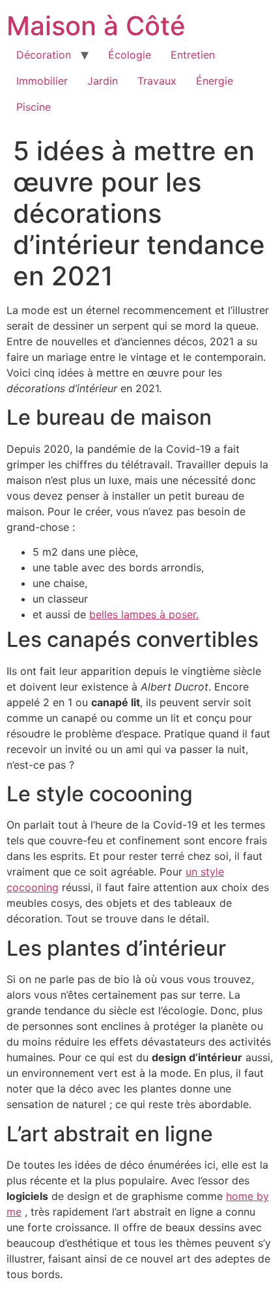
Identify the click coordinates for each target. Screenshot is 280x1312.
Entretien (193, 54)
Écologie (129, 54)
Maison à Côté (96, 26)
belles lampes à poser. (144, 614)
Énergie (214, 80)
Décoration (43, 54)
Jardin (102, 80)
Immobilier (42, 80)
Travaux (156, 80)
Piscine (33, 106)
